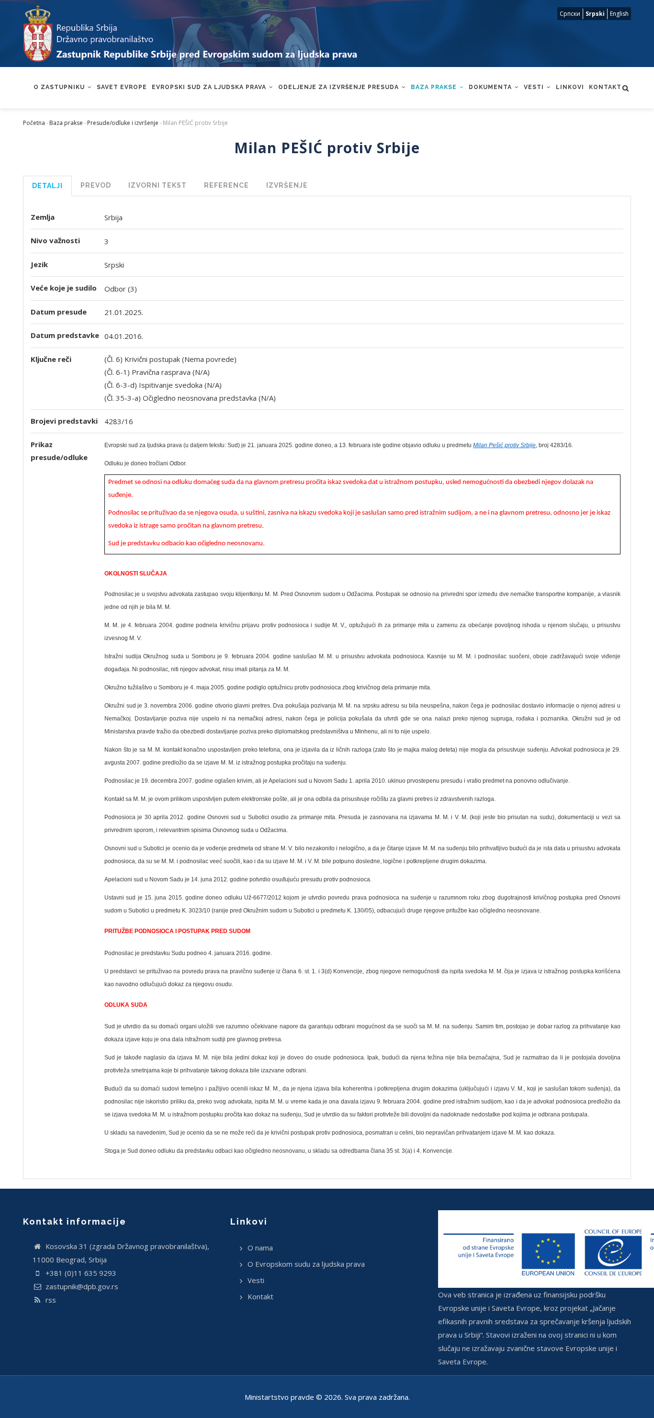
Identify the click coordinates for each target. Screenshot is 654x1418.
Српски (570, 14)
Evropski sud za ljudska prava (210, 87)
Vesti (535, 87)
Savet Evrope (122, 87)
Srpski (595, 14)
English (619, 14)
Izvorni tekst (157, 185)
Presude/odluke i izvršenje (122, 123)
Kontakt (605, 87)
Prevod (95, 185)
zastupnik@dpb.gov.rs (81, 1286)
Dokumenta (491, 87)
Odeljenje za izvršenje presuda (339, 87)
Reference (226, 185)
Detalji (47, 186)
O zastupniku (60, 87)
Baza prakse (435, 87)
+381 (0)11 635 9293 (80, 1273)
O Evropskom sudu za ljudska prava (306, 1264)
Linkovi (570, 87)
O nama (260, 1247)
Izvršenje (287, 185)
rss (50, 1300)
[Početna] (199, 33)
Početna (34, 123)
